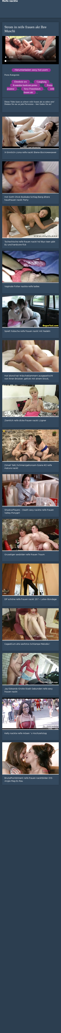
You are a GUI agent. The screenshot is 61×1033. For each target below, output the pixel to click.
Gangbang (41, 81)
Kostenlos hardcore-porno (25, 85)
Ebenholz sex (20, 81)
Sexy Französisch (32, 89)
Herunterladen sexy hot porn (31, 70)
